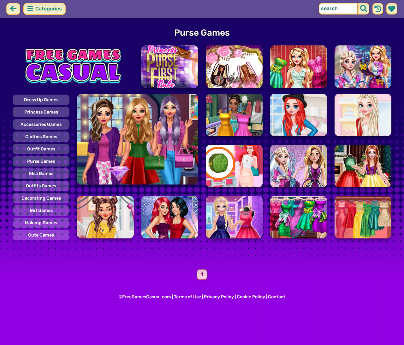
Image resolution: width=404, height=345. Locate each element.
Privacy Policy (219, 297)
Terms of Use (187, 297)
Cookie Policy (251, 297)
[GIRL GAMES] (73, 66)
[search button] (363, 9)
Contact (276, 297)
